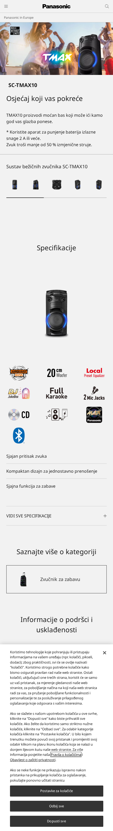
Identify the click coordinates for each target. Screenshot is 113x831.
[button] (14, 184)
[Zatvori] (104, 653)
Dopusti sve (56, 821)
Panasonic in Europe (19, 17)
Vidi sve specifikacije (29, 516)
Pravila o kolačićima (66, 754)
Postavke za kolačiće (56, 790)
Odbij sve (56, 806)
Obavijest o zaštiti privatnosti (32, 759)
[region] (56, 737)
